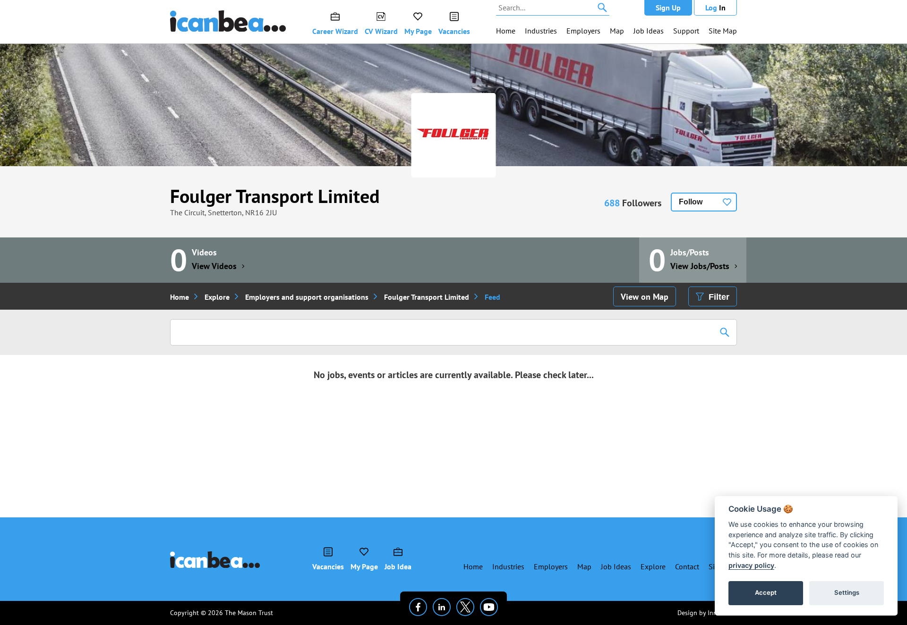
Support (686, 30)
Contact (687, 566)
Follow (690, 202)
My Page (418, 31)
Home (505, 30)
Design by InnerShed (707, 612)
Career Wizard (335, 31)
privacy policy (751, 565)
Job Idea (398, 566)
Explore (217, 297)
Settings (846, 592)
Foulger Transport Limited (275, 196)
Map (617, 30)
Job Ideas (648, 30)
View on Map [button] (644, 296)
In (715, 7)
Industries (541, 30)
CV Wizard (381, 31)
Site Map (723, 30)
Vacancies (454, 31)
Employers (583, 30)
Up (668, 7)
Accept (766, 592)
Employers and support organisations (306, 297)
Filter (719, 297)
